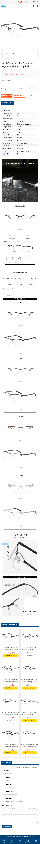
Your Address (7, 806)
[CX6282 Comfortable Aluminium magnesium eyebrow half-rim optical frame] (29, 701)
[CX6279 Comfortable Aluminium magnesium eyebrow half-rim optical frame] (10, 669)
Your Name (7, 777)
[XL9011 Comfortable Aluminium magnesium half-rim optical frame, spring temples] (10, 636)
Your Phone (7, 791)
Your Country (8, 799)
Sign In (11, 653)
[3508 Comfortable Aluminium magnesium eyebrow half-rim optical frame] (10, 734)
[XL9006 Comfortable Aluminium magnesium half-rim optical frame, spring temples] (29, 636)
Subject (6, 770)
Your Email (7, 784)
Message (6, 813)
